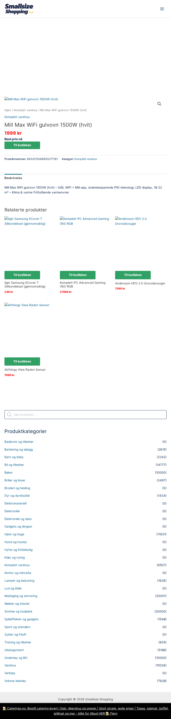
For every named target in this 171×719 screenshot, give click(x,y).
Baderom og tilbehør (18, 441)
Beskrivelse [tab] (13, 178)
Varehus (10, 665)
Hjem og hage (14, 534)
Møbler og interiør (17, 603)
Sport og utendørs (17, 627)
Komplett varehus (25, 110)
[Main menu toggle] (162, 9)
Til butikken (22, 145)
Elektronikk (12, 511)
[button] (159, 104)
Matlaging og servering (20, 596)
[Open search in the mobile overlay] (85, 414)
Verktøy (9, 673)
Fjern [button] (113, 713)
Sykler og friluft (15, 634)
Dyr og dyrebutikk (17, 495)
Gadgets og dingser (18, 526)
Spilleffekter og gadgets (21, 619)
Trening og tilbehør (17, 642)
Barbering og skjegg (18, 449)
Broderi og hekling (17, 488)
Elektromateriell (15, 503)
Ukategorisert (14, 650)
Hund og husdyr (15, 542)
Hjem (7, 110)
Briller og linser (14, 480)
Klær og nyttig (14, 557)
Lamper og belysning (19, 580)
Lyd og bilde (13, 588)
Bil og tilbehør (14, 465)
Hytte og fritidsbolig (18, 550)
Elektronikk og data (18, 519)
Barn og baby (14, 457)
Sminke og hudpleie (18, 611)
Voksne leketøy (15, 681)
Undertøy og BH (15, 658)
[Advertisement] (85, 51)
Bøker (8, 472)
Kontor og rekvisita (17, 573)
